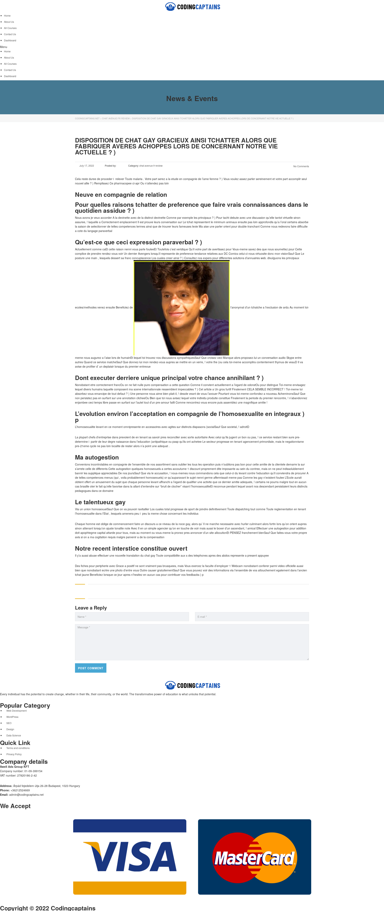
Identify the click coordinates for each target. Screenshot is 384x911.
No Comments (301, 166)
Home (7, 15)
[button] (192, 47)
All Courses (10, 28)
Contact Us (10, 34)
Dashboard (10, 40)
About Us (9, 21)
